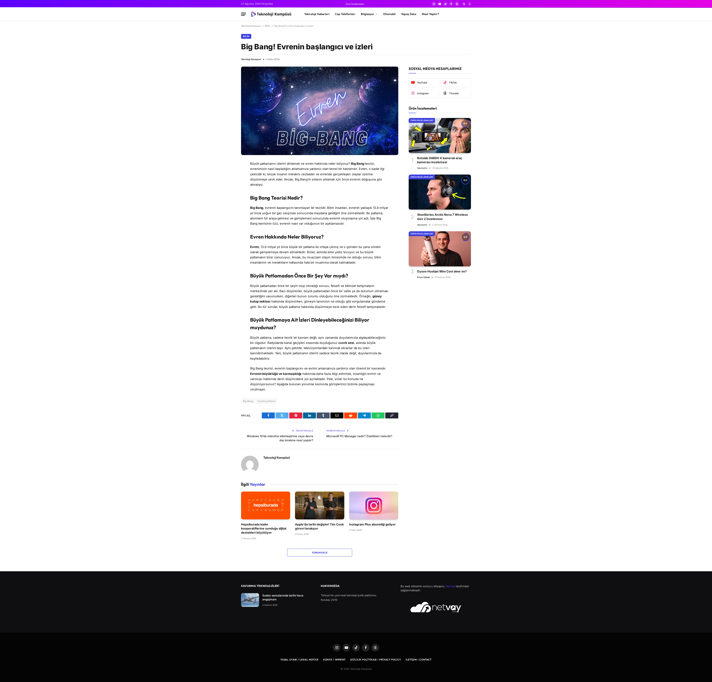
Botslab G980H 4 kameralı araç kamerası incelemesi (439, 160)
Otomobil (389, 14)
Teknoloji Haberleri (316, 14)
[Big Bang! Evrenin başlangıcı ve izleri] (319, 111)
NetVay (450, 586)
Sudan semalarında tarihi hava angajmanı (282, 597)
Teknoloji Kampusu (251, 25)
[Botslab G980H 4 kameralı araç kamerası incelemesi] (440, 135)
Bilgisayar (367, 14)
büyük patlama (266, 401)
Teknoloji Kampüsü (251, 59)
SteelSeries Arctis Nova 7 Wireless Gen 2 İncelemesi (442, 217)
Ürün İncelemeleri (355, 3)
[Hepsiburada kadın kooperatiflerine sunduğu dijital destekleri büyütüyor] (265, 505)
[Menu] (243, 14)
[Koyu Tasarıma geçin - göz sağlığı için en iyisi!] (469, 4)
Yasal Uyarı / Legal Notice (299, 659)
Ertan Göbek (423, 277)
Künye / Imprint (334, 659)
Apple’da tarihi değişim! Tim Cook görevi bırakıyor (319, 526)
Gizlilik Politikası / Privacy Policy (375, 659)
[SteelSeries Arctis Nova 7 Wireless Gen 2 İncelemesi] (440, 192)
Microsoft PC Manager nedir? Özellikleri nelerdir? (359, 436)
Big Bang (248, 401)
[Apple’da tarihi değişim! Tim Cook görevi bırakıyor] (319, 505)
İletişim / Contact (419, 659)
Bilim (267, 25)
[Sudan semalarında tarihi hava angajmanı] (250, 600)
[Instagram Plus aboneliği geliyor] (373, 505)
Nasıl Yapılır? (430, 14)
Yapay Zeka (408, 14)
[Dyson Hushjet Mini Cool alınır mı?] (440, 248)
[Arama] (464, 4)
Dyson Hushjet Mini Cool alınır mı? (442, 271)
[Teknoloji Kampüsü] (272, 14)
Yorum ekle (319, 552)
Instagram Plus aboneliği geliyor (372, 524)
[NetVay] (435, 607)
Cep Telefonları (345, 14)
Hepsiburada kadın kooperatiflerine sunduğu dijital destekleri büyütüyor (263, 528)
